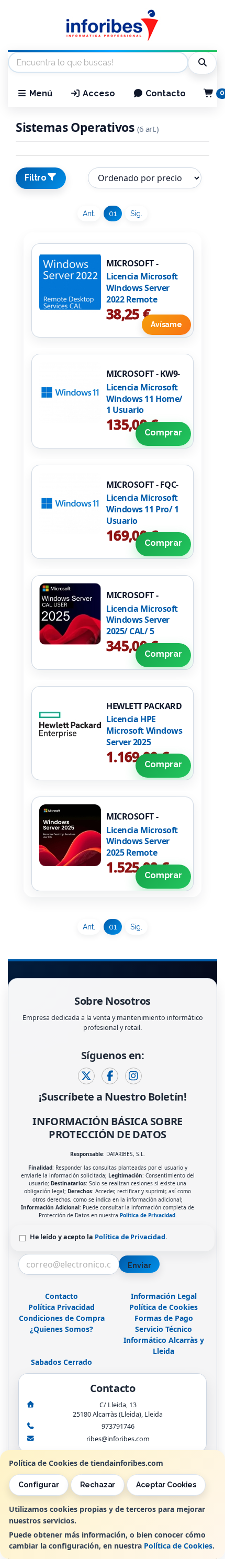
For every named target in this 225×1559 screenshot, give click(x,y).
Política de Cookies (178, 1546)
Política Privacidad (61, 1307)
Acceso (98, 93)
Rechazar (98, 1485)
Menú (39, 93)
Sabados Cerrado (61, 1362)
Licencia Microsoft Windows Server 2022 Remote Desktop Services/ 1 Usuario (144, 299)
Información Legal (164, 1296)
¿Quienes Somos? (61, 1329)
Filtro (36, 178)
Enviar (139, 1265)
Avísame (166, 324)
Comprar (163, 433)
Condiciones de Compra (62, 1318)
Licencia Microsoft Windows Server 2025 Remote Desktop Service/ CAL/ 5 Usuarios (142, 852)
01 (113, 213)
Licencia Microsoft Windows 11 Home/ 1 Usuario (144, 399)
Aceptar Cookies (166, 1485)
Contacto (164, 93)
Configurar (38, 1485)
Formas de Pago (163, 1318)
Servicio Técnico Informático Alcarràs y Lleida (163, 1340)
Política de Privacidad (147, 1215)
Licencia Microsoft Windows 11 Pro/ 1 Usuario (142, 509)
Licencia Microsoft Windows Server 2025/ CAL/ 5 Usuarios (142, 625)
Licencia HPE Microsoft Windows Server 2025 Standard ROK (144, 736)
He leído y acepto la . (98, 1236)
